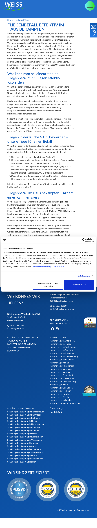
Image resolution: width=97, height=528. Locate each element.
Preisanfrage (58, 320)
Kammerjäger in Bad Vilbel (62, 353)
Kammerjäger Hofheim (60, 391)
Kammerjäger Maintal (60, 384)
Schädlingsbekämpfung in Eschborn (23, 418)
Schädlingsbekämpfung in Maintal (23, 455)
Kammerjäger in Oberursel (62, 350)
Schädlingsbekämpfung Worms (21, 446)
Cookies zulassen (79, 285)
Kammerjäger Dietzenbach (62, 378)
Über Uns (55, 408)
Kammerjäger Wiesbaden (61, 369)
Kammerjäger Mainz (59, 362)
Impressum (59, 267)
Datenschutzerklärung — (43, 267)
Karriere (55, 411)
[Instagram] (56, 328)
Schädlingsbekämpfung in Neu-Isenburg (25, 424)
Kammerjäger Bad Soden (61, 387)
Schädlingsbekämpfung (21, 337)
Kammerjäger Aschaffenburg (63, 381)
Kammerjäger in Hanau (60, 344)
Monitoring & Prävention (22, 344)
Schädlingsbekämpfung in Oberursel (24, 427)
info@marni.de (17, 328)
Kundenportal (58, 323)
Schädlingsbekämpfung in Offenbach (24, 430)
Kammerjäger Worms (60, 372)
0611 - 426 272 (17, 325)
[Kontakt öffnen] (93, 30)
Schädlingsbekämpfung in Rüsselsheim (25, 436)
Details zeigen (84, 276)
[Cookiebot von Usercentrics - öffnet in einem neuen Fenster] (84, 240)
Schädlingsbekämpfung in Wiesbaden (24, 440)
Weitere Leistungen (18, 347)
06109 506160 (59, 306)
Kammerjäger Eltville (59, 397)
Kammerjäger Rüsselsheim (62, 366)
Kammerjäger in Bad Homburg (64, 347)
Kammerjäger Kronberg (61, 394)
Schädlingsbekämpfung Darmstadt (23, 443)
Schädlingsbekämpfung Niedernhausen (25, 458)
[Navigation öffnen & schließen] (90, 6)
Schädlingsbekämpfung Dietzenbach (24, 449)
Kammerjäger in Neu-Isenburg (64, 356)
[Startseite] (14, 6)
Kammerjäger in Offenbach (62, 341)
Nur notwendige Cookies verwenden (48, 284)
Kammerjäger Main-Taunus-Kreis (65, 403)
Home (10, 20)
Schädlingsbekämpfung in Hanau (22, 421)
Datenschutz (83, 510)
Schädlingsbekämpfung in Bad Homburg (25, 411)
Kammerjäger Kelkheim (61, 400)
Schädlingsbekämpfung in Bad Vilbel (24, 415)
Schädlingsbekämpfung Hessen (21, 462)
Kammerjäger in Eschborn (62, 359)
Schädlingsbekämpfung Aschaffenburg (25, 452)
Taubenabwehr (16, 341)
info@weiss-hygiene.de (63, 309)
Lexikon (18, 20)
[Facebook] (52, 328)
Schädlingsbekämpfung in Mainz (22, 433)
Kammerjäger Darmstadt (61, 375)
